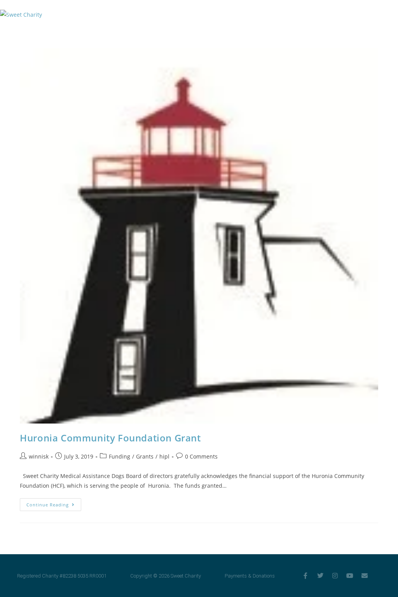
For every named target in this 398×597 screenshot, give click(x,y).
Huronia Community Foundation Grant (110, 437)
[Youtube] (350, 575)
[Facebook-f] (305, 575)
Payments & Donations (250, 576)
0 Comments (201, 456)
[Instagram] (335, 575)
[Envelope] (364, 575)
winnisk (39, 456)
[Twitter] (320, 575)
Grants (145, 456)
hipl (164, 456)
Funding (119, 456)
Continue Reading (53, 503)
